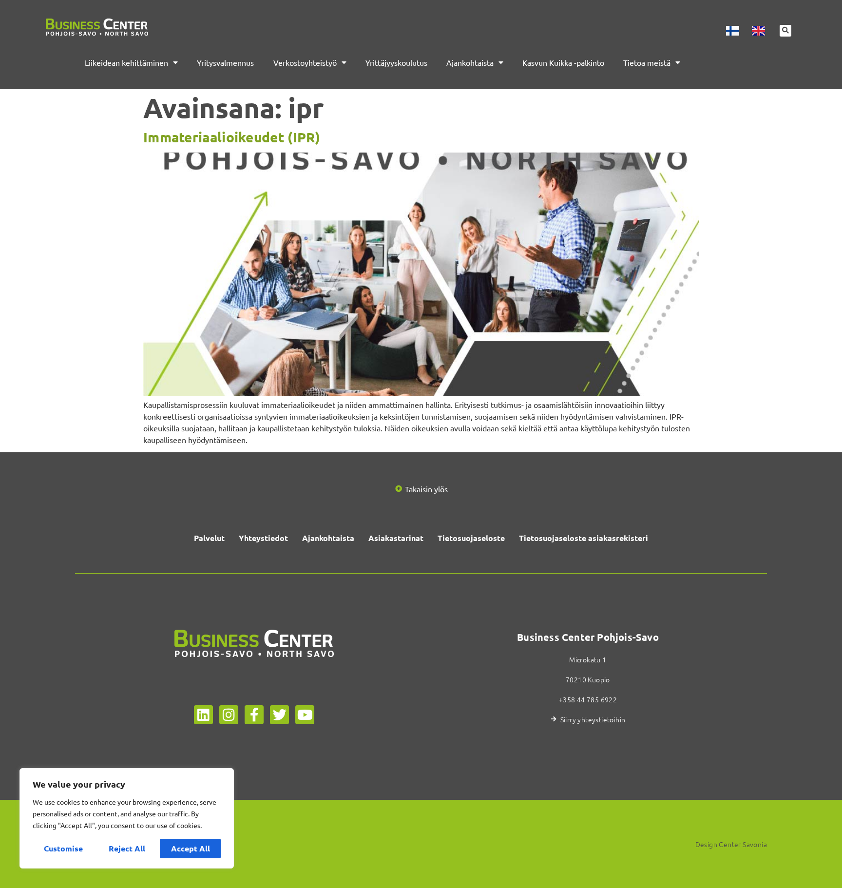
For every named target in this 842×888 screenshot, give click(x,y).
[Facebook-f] (254, 714)
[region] (126, 818)
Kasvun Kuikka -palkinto (563, 62)
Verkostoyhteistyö (305, 62)
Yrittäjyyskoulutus (396, 62)
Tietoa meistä (646, 62)
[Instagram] (228, 714)
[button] (785, 31)
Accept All (190, 848)
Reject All (127, 848)
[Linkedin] (203, 714)
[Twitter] (279, 714)
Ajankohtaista (470, 62)
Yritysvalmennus (225, 62)
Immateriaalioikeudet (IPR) (232, 136)
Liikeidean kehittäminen (126, 62)
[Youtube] (304, 714)
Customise (63, 848)
